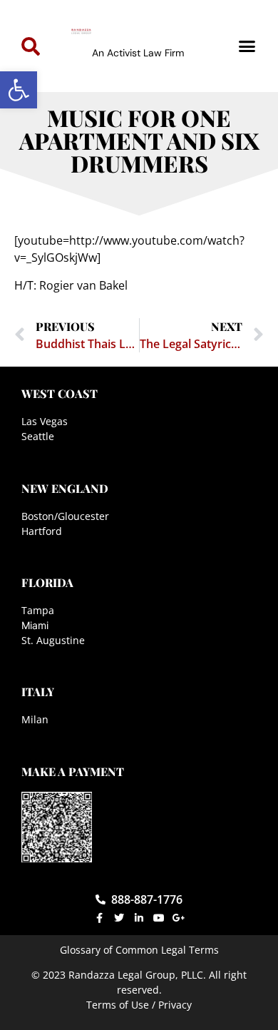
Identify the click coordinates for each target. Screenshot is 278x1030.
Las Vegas (44, 421)
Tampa (37, 610)
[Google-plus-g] (179, 918)
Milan (34, 719)
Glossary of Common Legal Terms (139, 950)
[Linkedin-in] (139, 918)
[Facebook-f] (99, 918)
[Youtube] (159, 918)
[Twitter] (119, 918)
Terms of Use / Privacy (139, 1004)
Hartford (41, 531)
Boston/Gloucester (65, 516)
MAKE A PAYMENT (72, 771)
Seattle (37, 436)
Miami (34, 625)
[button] (18, 89)
